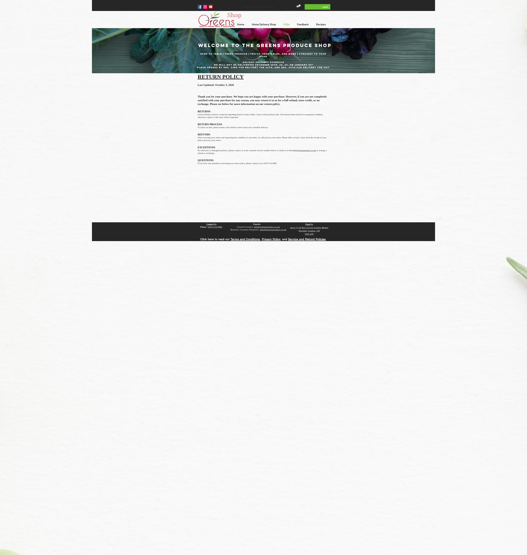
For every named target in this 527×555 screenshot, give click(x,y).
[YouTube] (211, 7)
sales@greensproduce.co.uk (273, 230)
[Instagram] (205, 7)
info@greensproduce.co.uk (267, 227)
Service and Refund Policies (307, 239)
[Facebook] (200, 7)
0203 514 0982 (215, 227)
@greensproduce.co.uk (306, 150)
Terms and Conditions (245, 239)
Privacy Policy (271, 239)
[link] (298, 6)
